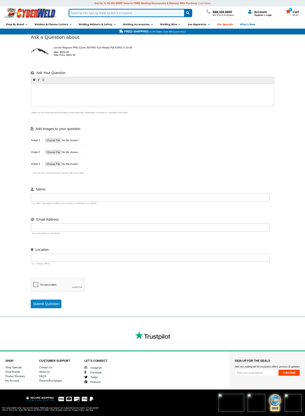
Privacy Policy (78, 410)
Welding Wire (168, 24)
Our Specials (225, 24)
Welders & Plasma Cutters (51, 24)
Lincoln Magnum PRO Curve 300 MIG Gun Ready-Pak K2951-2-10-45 (93, 47)
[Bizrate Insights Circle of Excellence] (279, 395)
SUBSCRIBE (289, 372)
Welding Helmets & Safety (95, 24)
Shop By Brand (15, 24)
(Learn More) (179, 32)
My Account (12, 380)
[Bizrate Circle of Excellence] (275, 403)
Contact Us (45, 367)
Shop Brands (12, 371)
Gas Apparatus (197, 24)
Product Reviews (15, 376)
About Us (44, 371)
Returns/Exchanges (50, 380)
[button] (34, 80)
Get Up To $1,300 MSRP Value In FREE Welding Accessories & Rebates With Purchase (145, 3)
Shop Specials (13, 367)
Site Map (89, 410)
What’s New (247, 24)
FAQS (42, 376)
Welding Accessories (136, 24)
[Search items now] (188, 13)
